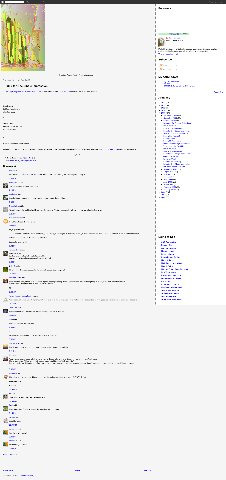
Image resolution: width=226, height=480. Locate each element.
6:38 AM (12, 327)
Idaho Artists (167, 260)
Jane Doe (13, 308)
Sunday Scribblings (170, 293)
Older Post (147, 470)
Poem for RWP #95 (171, 156)
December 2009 (170, 115)
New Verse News (168, 272)
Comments (166, 69)
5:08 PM (12, 202)
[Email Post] (33, 158)
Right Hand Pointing (170, 284)
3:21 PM (12, 351)
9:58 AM (12, 339)
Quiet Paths (14, 206)
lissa (11, 320)
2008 (163, 192)
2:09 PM (12, 437)
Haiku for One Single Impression (26, 86)
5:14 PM (12, 413)
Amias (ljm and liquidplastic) (20, 296)
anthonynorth (14, 182)
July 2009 (167, 174)
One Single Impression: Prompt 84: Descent (23, 92)
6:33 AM (12, 316)
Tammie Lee (14, 250)
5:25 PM (12, 214)
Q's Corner (166, 281)
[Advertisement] (31, 463)
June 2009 (168, 177)
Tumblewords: (174, 38)
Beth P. (12, 266)
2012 (163, 105)
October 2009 (169, 120)
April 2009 (167, 182)
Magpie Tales (167, 266)
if (9, 331)
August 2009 (168, 172)
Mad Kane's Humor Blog (172, 263)
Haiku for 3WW (169, 138)
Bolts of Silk (166, 245)
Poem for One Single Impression (176, 144)
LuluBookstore (112, 149)
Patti (11, 405)
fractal (12, 161)
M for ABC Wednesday (172, 151)
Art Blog (167, 84)
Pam (11, 170)
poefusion (13, 194)
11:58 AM (13, 401)
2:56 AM (12, 304)
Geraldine (13, 373)
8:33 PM (12, 262)
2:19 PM (12, 190)
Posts (164, 65)
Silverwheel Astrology (170, 290)
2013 (163, 103)
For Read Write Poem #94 (174, 167)
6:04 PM (12, 246)
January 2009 (169, 190)
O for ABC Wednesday (172, 128)
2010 (163, 110)
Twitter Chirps (219, 92)
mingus (12, 417)
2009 (163, 113)
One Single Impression (28, 161)
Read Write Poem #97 (172, 136)
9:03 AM (12, 369)
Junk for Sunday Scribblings (174, 146)
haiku (17, 161)
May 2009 (167, 179)
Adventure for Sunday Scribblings (177, 123)
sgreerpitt (13, 429)
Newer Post (8, 470)
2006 (163, 197)
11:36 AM (13, 425)
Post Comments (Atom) (24, 475)
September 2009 (170, 169)
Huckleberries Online (170, 257)
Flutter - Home (167, 251)
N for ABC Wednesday (172, 141)
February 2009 (169, 187)
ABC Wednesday (168, 242)
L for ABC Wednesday (172, 161)
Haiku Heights (167, 254)
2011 (163, 108)
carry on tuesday (168, 248)
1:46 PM (12, 178)
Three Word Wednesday (171, 299)
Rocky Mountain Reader (172, 287)
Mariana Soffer (15, 278)
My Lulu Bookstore (171, 82)
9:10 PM (12, 274)
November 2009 (170, 118)
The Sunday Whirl (169, 296)
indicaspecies (14, 343)
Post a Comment (10, 454)
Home (77, 470)
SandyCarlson (15, 218)
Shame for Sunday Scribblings (175, 133)
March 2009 (168, 184)
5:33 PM (12, 226)
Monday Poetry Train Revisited (174, 269)
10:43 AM (13, 389)
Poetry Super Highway (171, 278)
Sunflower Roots (64, 92)
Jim (10, 355)
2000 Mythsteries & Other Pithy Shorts (179, 86)
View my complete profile (168, 54)
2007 (163, 195)
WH (10, 393)
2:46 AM (12, 292)
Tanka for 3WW (169, 126)
